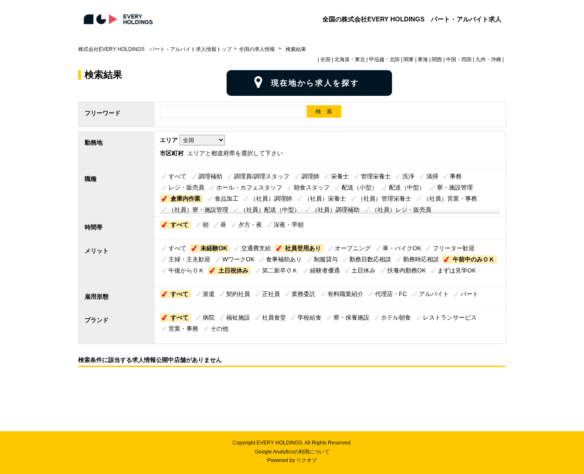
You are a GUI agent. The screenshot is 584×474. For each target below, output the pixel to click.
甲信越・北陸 (384, 59)
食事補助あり (284, 259)
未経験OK (214, 248)
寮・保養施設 (351, 317)
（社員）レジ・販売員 (401, 209)
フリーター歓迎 (454, 248)
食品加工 (227, 198)
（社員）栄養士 (325, 198)
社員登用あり (303, 248)
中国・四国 (459, 59)
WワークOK (238, 259)
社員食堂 (274, 317)
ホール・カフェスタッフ (249, 187)
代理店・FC (391, 293)
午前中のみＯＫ (474, 259)
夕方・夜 (250, 224)
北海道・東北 (349, 59)
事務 (456, 176)
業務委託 (304, 293)
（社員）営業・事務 (450, 198)
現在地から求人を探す (315, 83)
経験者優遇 (325, 270)
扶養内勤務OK (406, 270)
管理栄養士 (376, 176)
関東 (409, 59)
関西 (437, 59)
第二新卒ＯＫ (280, 270)
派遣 (209, 293)
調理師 (310, 176)
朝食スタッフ (312, 187)
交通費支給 (256, 248)
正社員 (271, 293)
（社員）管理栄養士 (384, 198)
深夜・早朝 (289, 224)
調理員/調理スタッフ (261, 176)
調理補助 (210, 176)
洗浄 (408, 176)
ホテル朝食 (396, 317)
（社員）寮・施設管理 (198, 209)
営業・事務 (183, 328)
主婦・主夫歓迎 (189, 259)
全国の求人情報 (257, 49)
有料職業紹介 (345, 293)
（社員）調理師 (271, 198)
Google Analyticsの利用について (292, 452)
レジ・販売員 (186, 187)
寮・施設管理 (455, 187)
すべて (177, 176)
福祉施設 (238, 317)
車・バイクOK (402, 248)
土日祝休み (233, 270)
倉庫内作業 (186, 198)
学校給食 (309, 317)
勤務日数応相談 (370, 259)
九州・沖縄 (488, 59)
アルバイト (434, 293)
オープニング (353, 248)
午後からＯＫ (186, 270)
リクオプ (306, 460)
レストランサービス (450, 317)
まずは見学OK (456, 270)
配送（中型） (407, 187)
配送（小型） (360, 187)
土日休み (363, 270)
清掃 (432, 176)
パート (469, 293)
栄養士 (340, 176)
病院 (209, 317)
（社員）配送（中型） (270, 209)
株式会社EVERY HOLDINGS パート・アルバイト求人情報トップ (155, 49)
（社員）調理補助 (336, 209)
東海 (423, 59)
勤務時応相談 (421, 259)
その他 (219, 328)
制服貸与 (326, 259)
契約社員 (238, 293)
